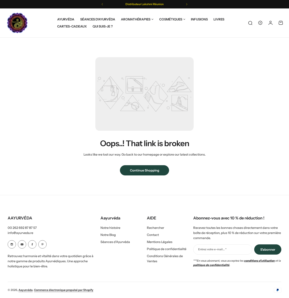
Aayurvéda (25, 290)
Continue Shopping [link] (144, 170)
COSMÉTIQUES (170, 19)
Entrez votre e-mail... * (212, 249)
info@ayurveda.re (20, 233)
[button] (102, 4)
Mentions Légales (159, 242)
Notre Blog (108, 235)
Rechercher (155, 228)
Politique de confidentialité (166, 249)
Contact (153, 235)
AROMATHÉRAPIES (135, 19)
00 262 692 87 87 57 (22, 228)
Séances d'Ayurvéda (115, 242)
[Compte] (270, 22)
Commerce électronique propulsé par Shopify (63, 290)
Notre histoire (110, 228)
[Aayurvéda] (17, 22)
